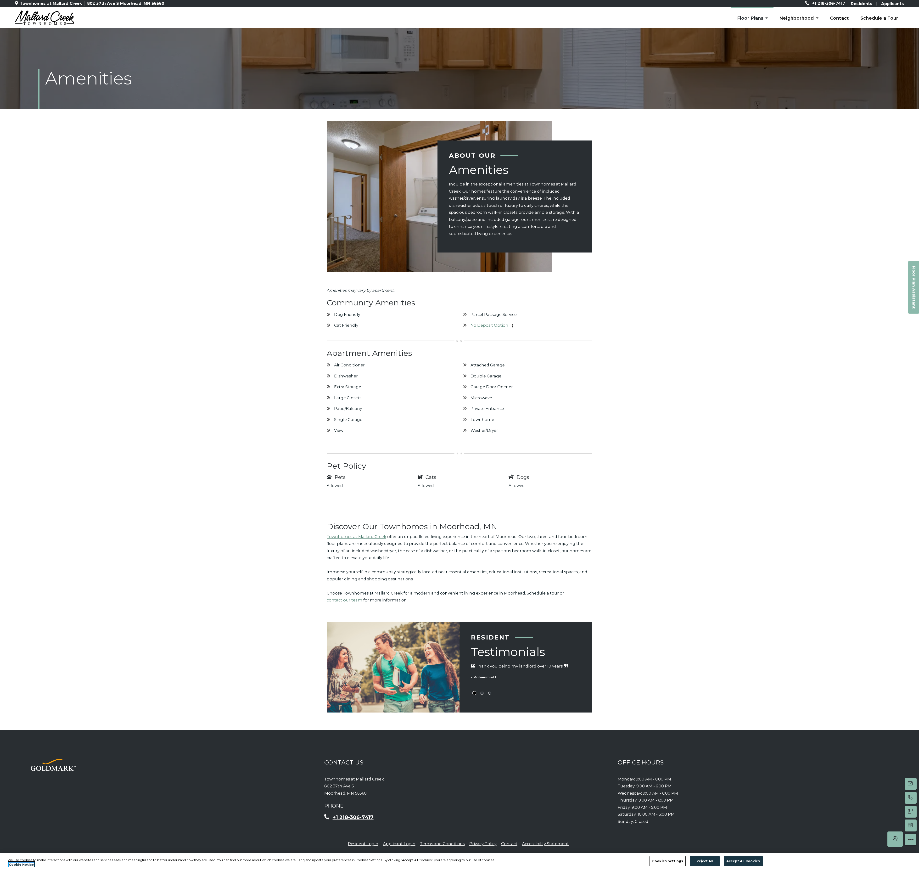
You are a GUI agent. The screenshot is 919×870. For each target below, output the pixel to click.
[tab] (474, 693)
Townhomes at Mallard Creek (356, 536)
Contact (839, 18)
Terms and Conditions (442, 843)
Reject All (704, 861)
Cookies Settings (667, 861)
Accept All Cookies (743, 861)
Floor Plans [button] (750, 18)
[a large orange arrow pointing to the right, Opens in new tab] (53, 765)
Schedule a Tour (879, 18)
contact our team (344, 600)
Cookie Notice (21, 865)
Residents (861, 3)
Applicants (892, 3)
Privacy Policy (483, 843)
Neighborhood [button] (797, 18)
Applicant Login (399, 843)
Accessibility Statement (545, 843)
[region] (459, 861)
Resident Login (363, 843)
